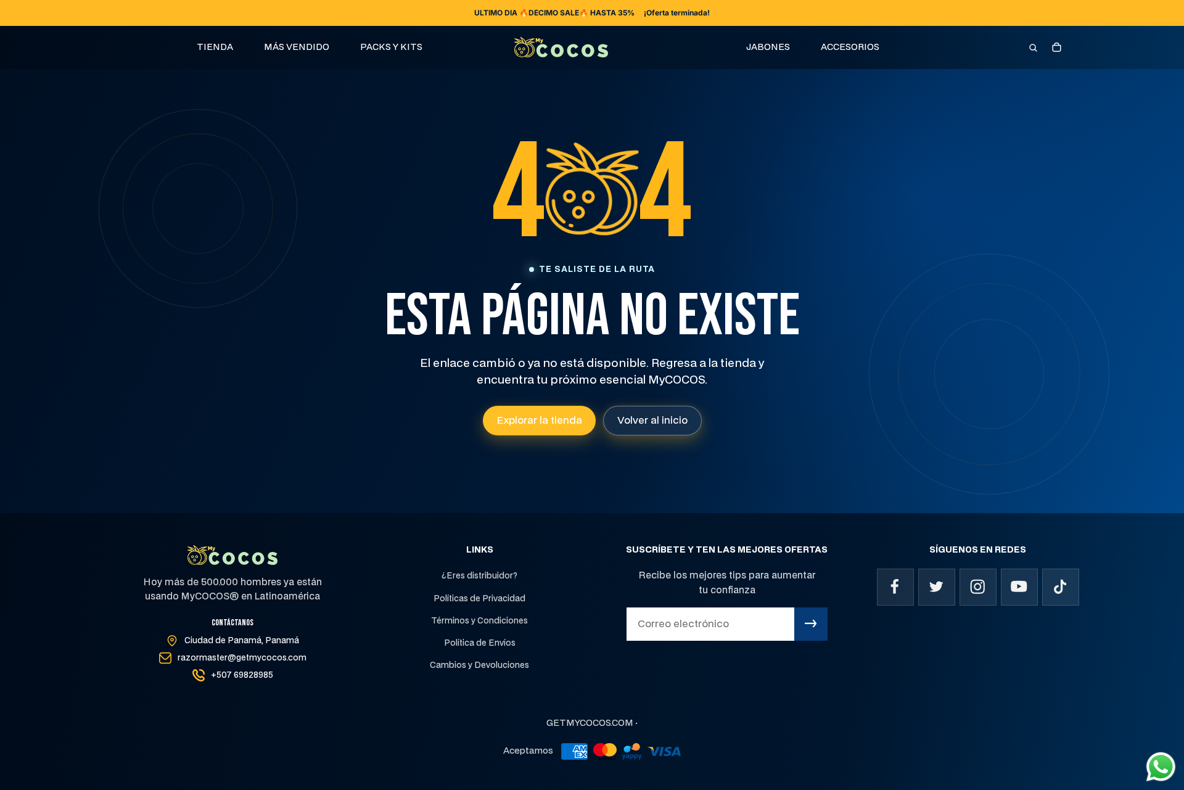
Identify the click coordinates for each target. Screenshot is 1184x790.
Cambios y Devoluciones (479, 665)
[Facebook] (895, 587)
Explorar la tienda (539, 421)
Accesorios (850, 47)
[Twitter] (936, 587)
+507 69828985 (242, 675)
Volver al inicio (652, 421)
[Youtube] (1019, 587)
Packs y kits (391, 47)
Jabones (768, 47)
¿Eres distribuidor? (479, 576)
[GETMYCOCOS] (561, 47)
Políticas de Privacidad (479, 599)
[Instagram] (978, 587)
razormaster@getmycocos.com (242, 658)
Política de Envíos (480, 643)
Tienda (215, 47)
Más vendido (296, 47)
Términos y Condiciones (479, 621)
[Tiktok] (1060, 587)
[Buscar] (1032, 47)
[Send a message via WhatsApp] (1161, 767)
